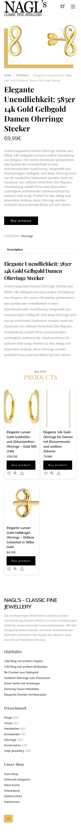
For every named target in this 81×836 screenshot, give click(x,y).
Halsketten (11, 728)
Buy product (21, 221)
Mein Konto (12, 785)
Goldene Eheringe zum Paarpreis (27, 678)
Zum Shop (11, 774)
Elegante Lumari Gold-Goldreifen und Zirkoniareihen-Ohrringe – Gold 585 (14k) (22, 441)
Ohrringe (22, 75)
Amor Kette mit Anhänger (22, 683)
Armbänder (12, 734)
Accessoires (12, 745)
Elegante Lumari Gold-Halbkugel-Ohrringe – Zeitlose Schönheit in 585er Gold (20, 537)
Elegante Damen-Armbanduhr (25, 694)
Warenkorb (12, 790)
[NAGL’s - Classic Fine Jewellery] (25, 8)
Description (15, 249)
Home (7, 75)
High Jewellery (14, 751)
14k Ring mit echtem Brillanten (25, 666)
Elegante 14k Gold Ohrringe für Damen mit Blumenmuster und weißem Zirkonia (58, 441)
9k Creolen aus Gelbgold (21, 672)
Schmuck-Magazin (17, 779)
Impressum (12, 801)
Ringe (8, 717)
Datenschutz (13, 796)
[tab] (15, 250)
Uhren (8, 723)
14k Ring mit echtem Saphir (23, 661)
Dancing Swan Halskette (21, 689)
